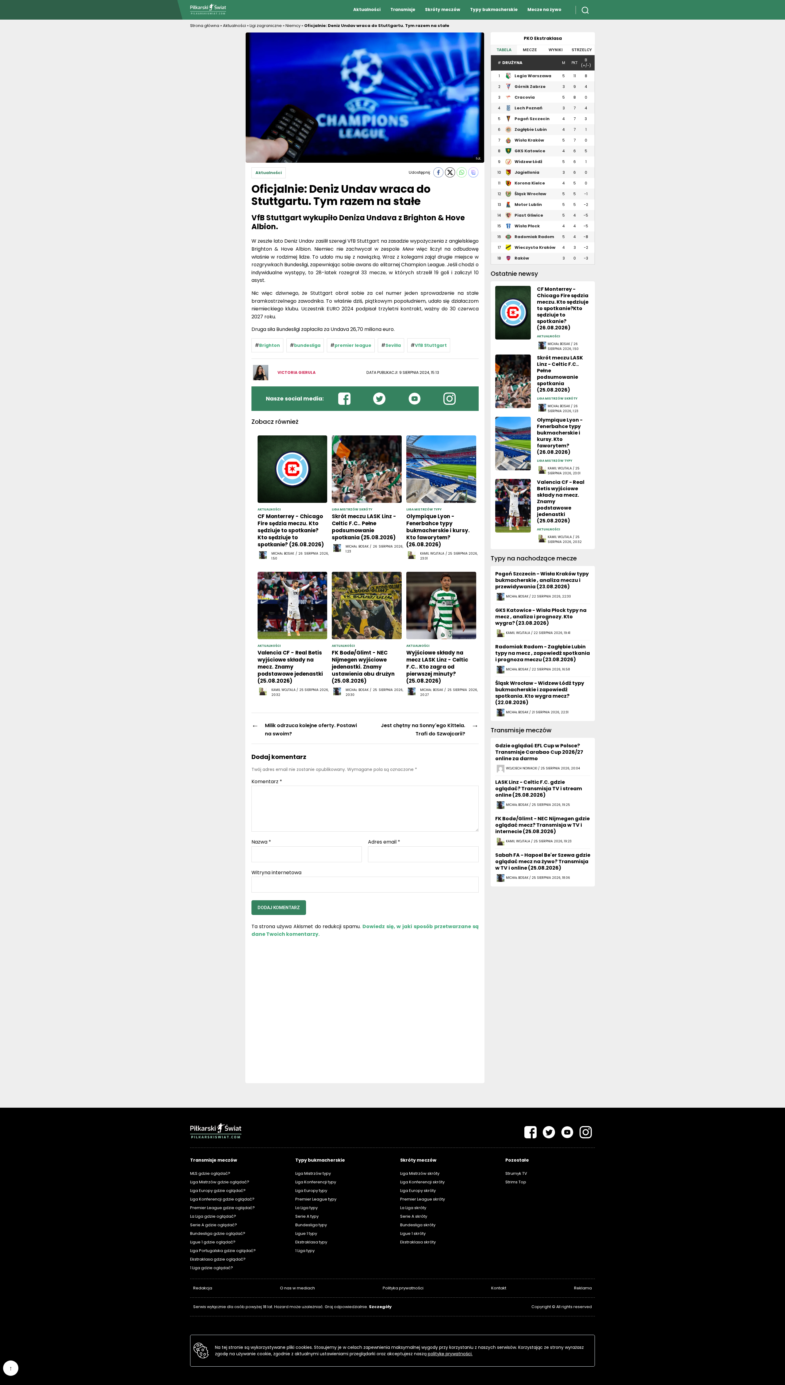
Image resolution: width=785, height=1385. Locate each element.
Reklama (583, 1288)
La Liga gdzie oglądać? (213, 1216)
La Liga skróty (413, 1208)
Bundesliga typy (311, 1225)
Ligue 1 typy (306, 1233)
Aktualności (367, 10)
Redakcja (202, 1288)
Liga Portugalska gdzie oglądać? (223, 1251)
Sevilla (393, 345)
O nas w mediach (297, 1288)
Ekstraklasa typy (311, 1242)
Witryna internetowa (276, 872)
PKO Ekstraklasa (543, 38)
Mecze (530, 49)
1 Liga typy (305, 1251)
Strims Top (515, 1182)
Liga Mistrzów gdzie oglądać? (219, 1182)
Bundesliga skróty (417, 1225)
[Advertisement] (214, 124)
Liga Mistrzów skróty (419, 1173)
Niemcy (293, 25)
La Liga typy (306, 1208)
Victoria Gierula (297, 372)
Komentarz (266, 781)
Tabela (503, 49)
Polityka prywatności (403, 1288)
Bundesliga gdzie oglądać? (217, 1233)
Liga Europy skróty (418, 1190)
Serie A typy (307, 1216)
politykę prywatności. (450, 1354)
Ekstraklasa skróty (418, 1242)
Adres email (384, 842)
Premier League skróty (422, 1199)
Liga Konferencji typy (315, 1182)
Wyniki (556, 49)
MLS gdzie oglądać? (210, 1173)
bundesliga (307, 345)
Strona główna (204, 25)
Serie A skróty (413, 1216)
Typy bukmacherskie (494, 10)
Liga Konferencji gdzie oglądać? (222, 1199)
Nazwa (261, 842)
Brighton (269, 345)
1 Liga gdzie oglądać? (211, 1268)
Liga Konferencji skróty (422, 1182)
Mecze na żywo (544, 10)
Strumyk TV (516, 1173)
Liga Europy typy (311, 1190)
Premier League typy (315, 1199)
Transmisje (402, 10)
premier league (353, 345)
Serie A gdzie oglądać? (213, 1225)
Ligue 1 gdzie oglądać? (213, 1242)
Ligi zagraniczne (266, 25)
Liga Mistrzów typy (313, 1173)
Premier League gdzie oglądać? (222, 1208)
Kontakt (498, 1288)
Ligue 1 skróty (413, 1233)
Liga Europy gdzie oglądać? (218, 1190)
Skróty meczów (442, 10)
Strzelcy (582, 49)
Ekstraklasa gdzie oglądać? (218, 1259)
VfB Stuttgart (431, 345)
